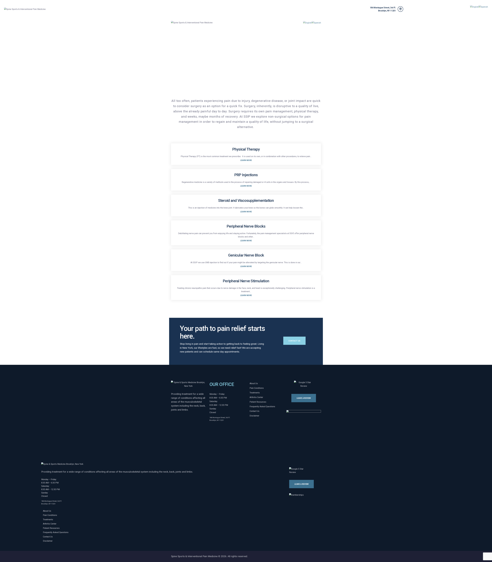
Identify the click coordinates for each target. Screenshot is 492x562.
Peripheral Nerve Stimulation (246, 281)
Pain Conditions (257, 388)
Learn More (246, 160)
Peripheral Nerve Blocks (246, 226)
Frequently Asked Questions (262, 406)
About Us (254, 383)
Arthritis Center (256, 397)
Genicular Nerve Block (246, 255)
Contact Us (254, 411)
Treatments (255, 392)
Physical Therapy (246, 149)
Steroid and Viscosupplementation (246, 200)
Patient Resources (258, 402)
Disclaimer (254, 416)
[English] (474, 7)
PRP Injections (246, 175)
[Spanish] (483, 7)
